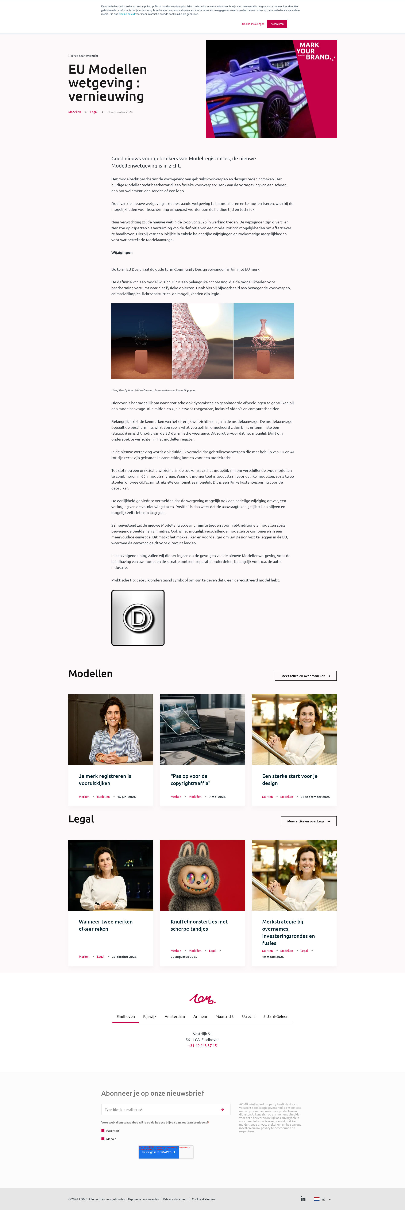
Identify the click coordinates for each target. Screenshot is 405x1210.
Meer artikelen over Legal (306, 821)
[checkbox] (166, 1135)
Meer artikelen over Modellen (303, 676)
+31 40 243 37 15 (202, 1045)
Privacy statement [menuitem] (175, 1199)
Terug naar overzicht (84, 56)
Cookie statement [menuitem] (204, 1199)
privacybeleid (290, 1117)
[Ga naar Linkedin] (303, 1200)
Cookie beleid (127, 14)
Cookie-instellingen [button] (253, 24)
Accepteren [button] (277, 24)
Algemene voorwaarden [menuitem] (143, 1199)
